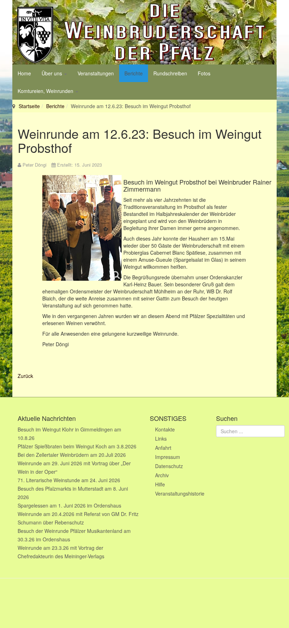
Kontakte (165, 429)
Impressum (167, 456)
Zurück (25, 375)
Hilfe (160, 484)
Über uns (52, 73)
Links (161, 438)
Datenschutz (169, 466)
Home (24, 73)
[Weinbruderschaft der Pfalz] (144, 32)
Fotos (204, 73)
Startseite (29, 106)
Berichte (133, 73)
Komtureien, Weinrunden (46, 90)
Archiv (162, 475)
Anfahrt (163, 447)
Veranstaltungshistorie (179, 493)
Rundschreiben (170, 73)
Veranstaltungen (96, 73)
